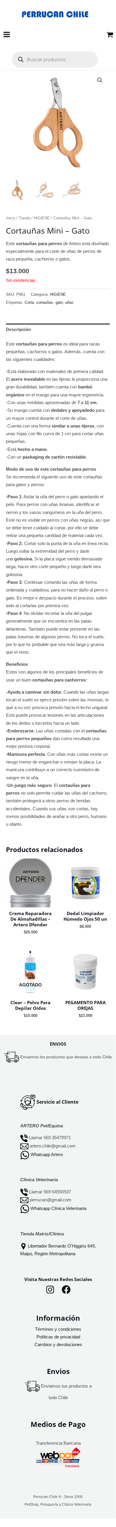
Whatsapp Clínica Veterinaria (58, 1208)
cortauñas (44, 302)
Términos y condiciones (58, 1329)
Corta (29, 302)
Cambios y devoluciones (58, 1344)
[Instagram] (50, 1289)
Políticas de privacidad (58, 1337)
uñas (69, 302)
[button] (100, 80)
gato (59, 302)
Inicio (10, 218)
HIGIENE (42, 218)
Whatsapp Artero (47, 1154)
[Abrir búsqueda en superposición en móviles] (55, 59)
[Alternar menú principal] (6, 34)
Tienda (24, 218)
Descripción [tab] (18, 329)
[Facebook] (66, 1289)
